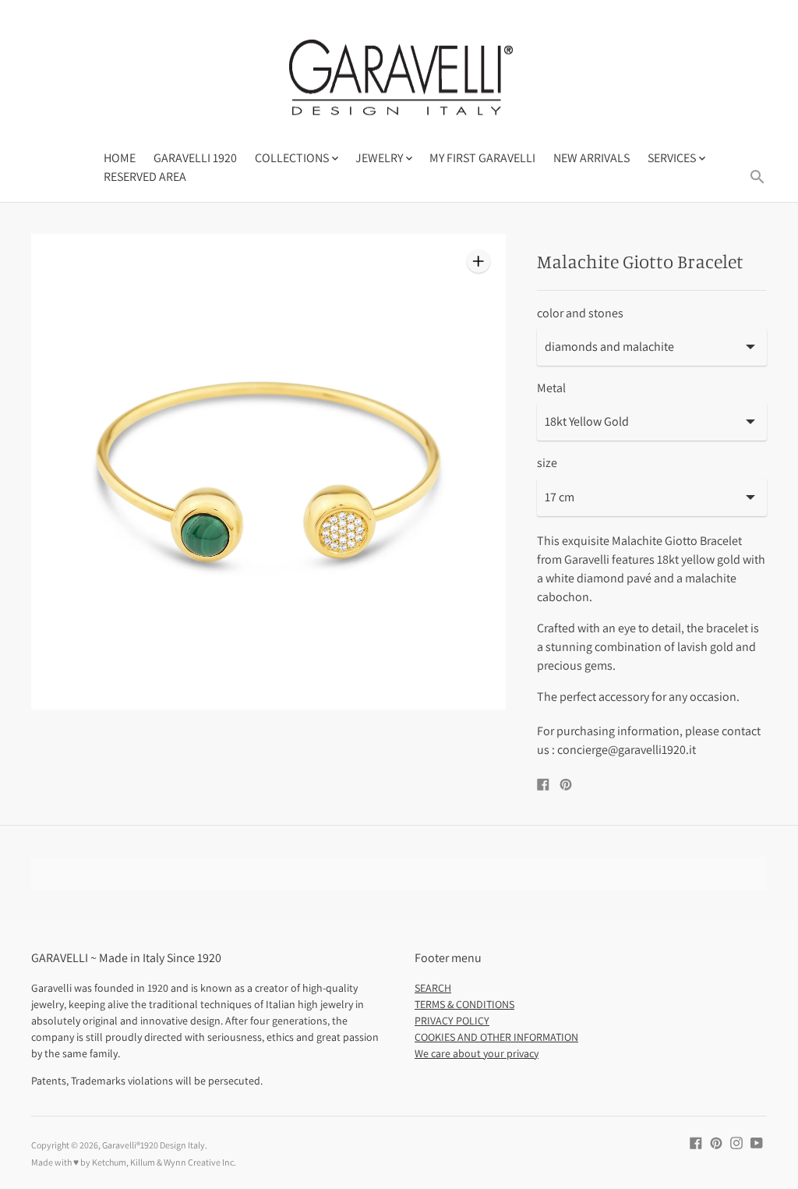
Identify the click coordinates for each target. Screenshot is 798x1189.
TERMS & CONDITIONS (464, 1004)
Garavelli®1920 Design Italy (153, 1145)
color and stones (580, 313)
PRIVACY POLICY (452, 1021)
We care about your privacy (476, 1053)
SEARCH (433, 988)
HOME (120, 158)
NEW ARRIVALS (591, 158)
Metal (551, 388)
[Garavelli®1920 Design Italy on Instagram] (736, 1142)
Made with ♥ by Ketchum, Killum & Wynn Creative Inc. (133, 1162)
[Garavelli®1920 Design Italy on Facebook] (696, 1142)
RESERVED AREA (145, 176)
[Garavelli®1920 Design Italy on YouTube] (756, 1142)
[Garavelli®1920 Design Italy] (399, 82)
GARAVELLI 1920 (195, 158)
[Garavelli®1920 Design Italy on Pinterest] (716, 1142)
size (547, 463)
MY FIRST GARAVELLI (482, 158)
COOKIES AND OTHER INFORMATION (496, 1037)
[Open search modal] (757, 177)
